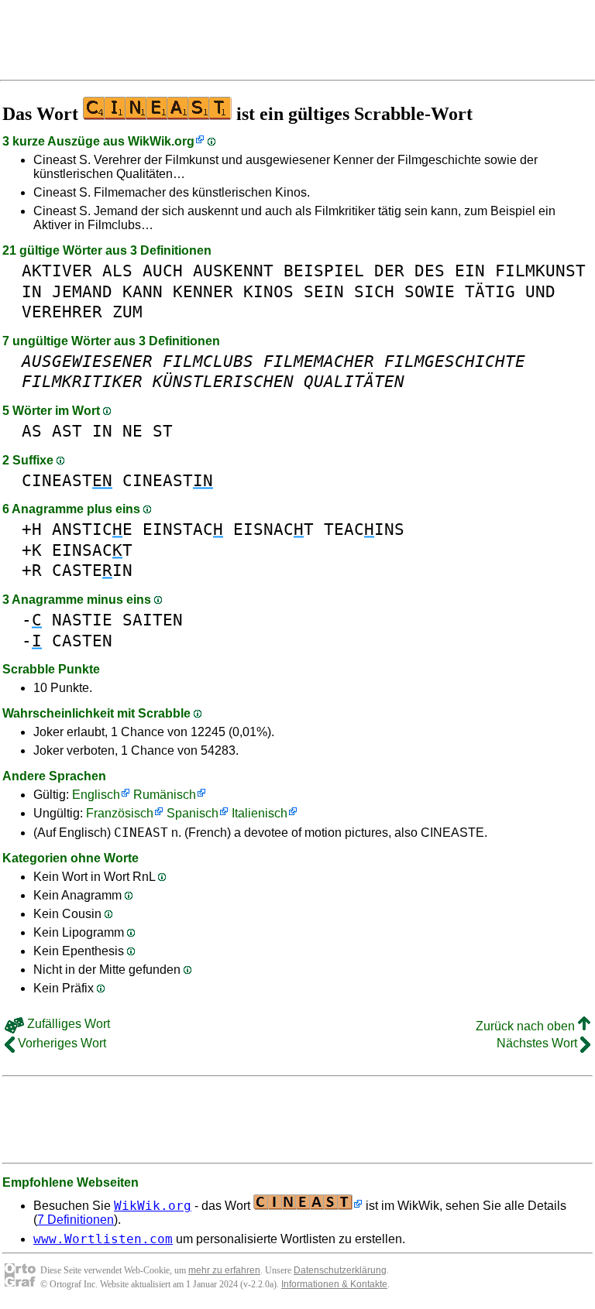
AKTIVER (57, 270)
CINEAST (67, 480)
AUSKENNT (233, 270)
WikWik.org (161, 141)
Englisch (96, 794)
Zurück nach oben (527, 1026)
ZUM (127, 311)
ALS (117, 270)
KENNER (203, 291)
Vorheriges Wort (60, 1043)
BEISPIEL (324, 270)
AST (67, 430)
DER (389, 270)
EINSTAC (183, 529)
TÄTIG (490, 291)
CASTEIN (92, 570)
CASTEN (82, 640)
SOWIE (429, 291)
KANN (142, 291)
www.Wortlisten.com (103, 1239)
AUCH (163, 270)
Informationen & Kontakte (334, 1284)
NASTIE (82, 619)
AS (32, 430)
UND (540, 291)
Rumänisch (164, 794)
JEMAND (82, 291)
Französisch (119, 813)
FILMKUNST (540, 270)
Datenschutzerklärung (340, 1270)
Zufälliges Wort (67, 1023)
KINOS (268, 291)
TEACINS (364, 529)
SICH (374, 291)
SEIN (324, 291)
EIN (470, 270)
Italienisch (259, 813)
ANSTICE (92, 529)
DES (429, 270)
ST (163, 430)
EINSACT (92, 550)
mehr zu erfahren (224, 1270)
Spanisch (192, 813)
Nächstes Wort (538, 1043)
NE (132, 430)
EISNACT (273, 529)
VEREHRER (62, 311)
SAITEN (152, 619)
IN (32, 291)
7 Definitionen (75, 1219)
